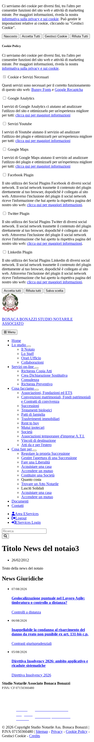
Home (16, 341)
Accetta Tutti (31, 36)
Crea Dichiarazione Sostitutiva (44, 375)
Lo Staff (27, 354)
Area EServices (27, 514)
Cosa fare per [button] (22, 449)
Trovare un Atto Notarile (40, 484)
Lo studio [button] (19, 345)
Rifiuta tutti (33, 291)
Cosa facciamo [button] (23, 388)
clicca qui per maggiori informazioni (42, 115)
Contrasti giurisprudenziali (32, 643)
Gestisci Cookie (56, 36)
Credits (34, 736)
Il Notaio (28, 349)
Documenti (20, 501)
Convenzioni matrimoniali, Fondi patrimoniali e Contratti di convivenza (56, 399)
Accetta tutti (12, 291)
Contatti (18, 506)
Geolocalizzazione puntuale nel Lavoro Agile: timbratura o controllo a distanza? (48, 600)
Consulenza (30, 380)
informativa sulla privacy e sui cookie (30, 19)
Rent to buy (30, 423)
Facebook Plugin (21, 175)
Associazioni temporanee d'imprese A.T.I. (53, 436)
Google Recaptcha (69, 90)
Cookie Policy (76, 731)
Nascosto (10, 36)
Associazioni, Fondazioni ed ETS (46, 393)
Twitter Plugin (18, 213)
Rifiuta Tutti (80, 36)
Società (26, 432)
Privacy (57, 731)
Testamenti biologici (36, 410)
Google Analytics (21, 98)
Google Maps (18, 149)
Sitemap (42, 731)
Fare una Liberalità (35, 462)
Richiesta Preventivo (37, 384)
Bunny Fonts (41, 90)
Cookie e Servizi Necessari (28, 77)
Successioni (30, 406)
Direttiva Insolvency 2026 (31, 675)
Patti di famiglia (33, 414)
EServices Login (28, 522)
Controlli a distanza (26, 612)
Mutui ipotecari (32, 427)
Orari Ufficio (31, 358)
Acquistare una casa (36, 466)
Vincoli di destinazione (38, 440)
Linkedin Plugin (20, 252)
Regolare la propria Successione (45, 453)
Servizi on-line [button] (23, 367)
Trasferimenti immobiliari (40, 419)
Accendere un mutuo (37, 471)
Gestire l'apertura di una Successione (49, 458)
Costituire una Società (37, 475)
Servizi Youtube (20, 124)
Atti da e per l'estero (36, 445)
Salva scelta (54, 291)
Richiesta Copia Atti (36, 371)
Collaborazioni (32, 362)
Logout (21, 518)
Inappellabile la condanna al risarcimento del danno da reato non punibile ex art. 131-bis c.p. (50, 632)
